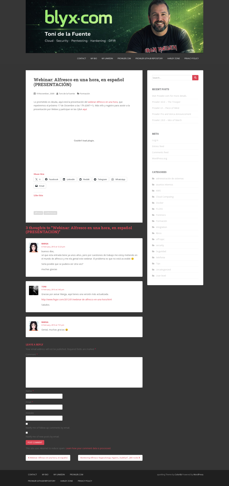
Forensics (161, 214)
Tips (158, 263)
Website (30, 412)
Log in (155, 140)
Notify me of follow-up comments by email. (48, 427)
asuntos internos (164, 184)
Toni (43, 286)
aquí (85, 109)
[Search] (195, 77)
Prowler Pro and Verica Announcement (171, 114)
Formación (85, 93)
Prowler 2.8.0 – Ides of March (167, 120)
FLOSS (159, 208)
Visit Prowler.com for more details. (169, 95)
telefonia (160, 257)
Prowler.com (124, 58)
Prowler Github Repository (149, 58)
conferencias (50, 213)
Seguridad (161, 251)
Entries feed (158, 146)
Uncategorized (163, 269)
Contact (81, 58)
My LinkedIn (107, 58)
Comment (32, 354)
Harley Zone (173, 58)
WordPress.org (159, 158)
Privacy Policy (191, 58)
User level (161, 275)
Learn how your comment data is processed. (88, 448)
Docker (159, 202)
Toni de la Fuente (67, 93)
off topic (160, 239)
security (160, 245)
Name (30, 390)
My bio (94, 58)
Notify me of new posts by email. (42, 436)
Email (29, 402)
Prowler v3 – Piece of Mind (165, 107)
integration (161, 227)
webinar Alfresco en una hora (103, 101)
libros (159, 233)
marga (44, 243)
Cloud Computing (165, 196)
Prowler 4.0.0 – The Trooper (166, 101)
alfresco (38, 213)
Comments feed (160, 152)
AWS (158, 190)
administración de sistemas (170, 178)
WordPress (198, 474)
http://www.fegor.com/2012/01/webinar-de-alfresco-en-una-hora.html (76, 299)
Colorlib (178, 474)
